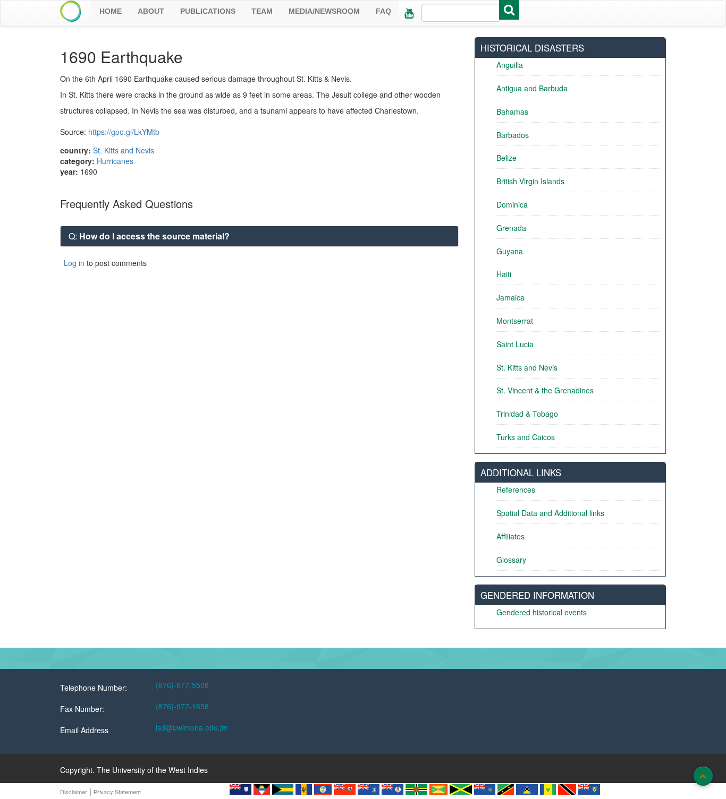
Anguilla (509, 64)
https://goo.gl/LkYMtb (123, 131)
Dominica (512, 204)
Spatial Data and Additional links (550, 513)
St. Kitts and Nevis (123, 150)
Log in (74, 262)
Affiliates (510, 536)
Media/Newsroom (324, 11)
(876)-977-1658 (182, 706)
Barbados (512, 135)
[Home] (70, 10)
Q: (149, 236)
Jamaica (510, 297)
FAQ (383, 11)
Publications (207, 11)
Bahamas (512, 111)
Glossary (511, 559)
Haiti (503, 274)
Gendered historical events (541, 612)
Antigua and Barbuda (532, 88)
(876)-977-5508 (182, 685)
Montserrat (514, 320)
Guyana (509, 251)
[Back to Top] (703, 776)
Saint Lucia (515, 344)
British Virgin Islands (530, 181)
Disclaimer (73, 791)
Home (110, 11)
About (151, 11)
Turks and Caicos (525, 437)
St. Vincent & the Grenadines (545, 390)
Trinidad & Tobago (527, 413)
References (515, 489)
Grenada (511, 227)
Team (262, 11)
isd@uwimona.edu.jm (192, 727)
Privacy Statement (117, 791)
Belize (506, 157)
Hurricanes (115, 161)
